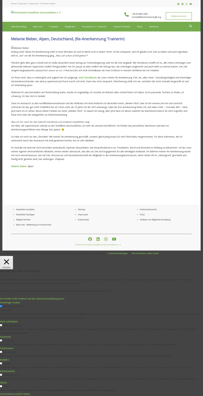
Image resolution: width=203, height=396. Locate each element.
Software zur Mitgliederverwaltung (155, 219)
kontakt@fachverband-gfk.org (146, 17)
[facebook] (178, 4)
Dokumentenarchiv (148, 209)
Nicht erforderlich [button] (9, 321)
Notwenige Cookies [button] (10, 302)
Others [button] (3, 382)
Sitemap (14, 3)
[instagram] (186, 4)
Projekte (53, 26)
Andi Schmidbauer (88, 77)
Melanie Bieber (18, 166)
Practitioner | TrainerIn (94, 26)
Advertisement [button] (7, 371)
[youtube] (191, 4)
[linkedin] (182, 4)
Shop (140, 26)
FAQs (142, 214)
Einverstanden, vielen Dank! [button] (145, 253)
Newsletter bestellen (48, 3)
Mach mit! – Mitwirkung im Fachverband (33, 224)
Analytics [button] (4, 359)
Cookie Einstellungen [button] (118, 253)
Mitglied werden (179, 16)
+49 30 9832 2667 (140, 13)
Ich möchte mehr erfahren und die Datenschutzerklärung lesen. (32, 298)
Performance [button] (6, 348)
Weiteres (154, 26)
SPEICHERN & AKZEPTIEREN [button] (15, 394)
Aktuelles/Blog (18, 26)
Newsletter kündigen (25, 214)
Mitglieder (70, 26)
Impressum (23, 3)
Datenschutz (34, 3)
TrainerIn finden (121, 26)
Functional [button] (5, 336)
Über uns (38, 26)
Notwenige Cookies (13, 306)
